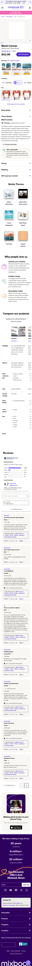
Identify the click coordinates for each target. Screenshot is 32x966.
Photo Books (9, 16)
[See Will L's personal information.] (8, 610)
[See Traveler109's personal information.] (12, 654)
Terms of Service (15, 951)
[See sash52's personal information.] (9, 685)
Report (21, 541)
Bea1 (5, 552)
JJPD (5, 760)
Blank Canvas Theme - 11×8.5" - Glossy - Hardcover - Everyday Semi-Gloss (15, 708)
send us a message (9, 905)
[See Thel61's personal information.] (9, 725)
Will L (5, 610)
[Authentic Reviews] (11, 458)
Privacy (24, 951)
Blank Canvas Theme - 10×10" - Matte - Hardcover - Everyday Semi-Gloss (15, 772)
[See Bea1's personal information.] (8, 552)
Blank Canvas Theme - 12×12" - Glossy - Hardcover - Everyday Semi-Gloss (15, 593)
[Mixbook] (16, 7)
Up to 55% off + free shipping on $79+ (16, 1)
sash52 (6, 685)
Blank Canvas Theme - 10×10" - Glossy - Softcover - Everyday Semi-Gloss (15, 535)
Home (2, 16)
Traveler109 (7, 654)
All (15, 16)
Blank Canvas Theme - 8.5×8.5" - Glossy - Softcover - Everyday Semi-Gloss (15, 637)
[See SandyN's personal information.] (9, 573)
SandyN (6, 573)
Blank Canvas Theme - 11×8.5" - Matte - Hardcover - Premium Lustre (15, 668)
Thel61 (6, 725)
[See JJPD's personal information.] (8, 760)
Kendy (5, 519)
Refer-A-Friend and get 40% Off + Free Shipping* (16, 938)
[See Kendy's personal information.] (9, 519)
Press (8, 951)
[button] (16, 503)
